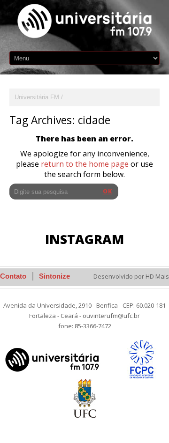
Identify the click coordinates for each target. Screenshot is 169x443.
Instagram (84, 239)
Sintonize (54, 276)
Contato (13, 276)
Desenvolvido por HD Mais (131, 276)
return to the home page (85, 164)
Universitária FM (37, 97)
